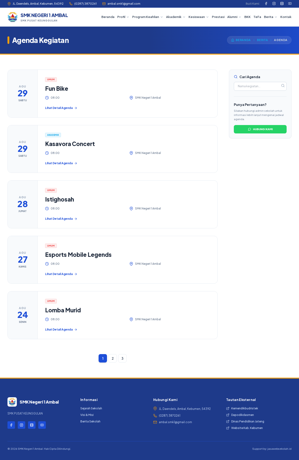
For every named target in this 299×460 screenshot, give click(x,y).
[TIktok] (282, 4)
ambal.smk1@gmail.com (123, 3)
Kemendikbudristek (244, 408)
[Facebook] (266, 4)
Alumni (232, 17)
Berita (268, 17)
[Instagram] (274, 4)
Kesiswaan (197, 17)
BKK (247, 17)
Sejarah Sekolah (91, 408)
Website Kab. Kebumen (247, 428)
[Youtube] (290, 4)
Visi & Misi (87, 415)
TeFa (257, 17)
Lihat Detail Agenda (59, 108)
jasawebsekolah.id (279, 448)
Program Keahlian (145, 17)
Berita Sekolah (90, 421)
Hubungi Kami (263, 129)
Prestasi (218, 17)
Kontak (286, 17)
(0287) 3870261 (85, 3)
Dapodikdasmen (242, 415)
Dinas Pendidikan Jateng (247, 421)
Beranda (107, 17)
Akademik (174, 17)
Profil (121, 17)
